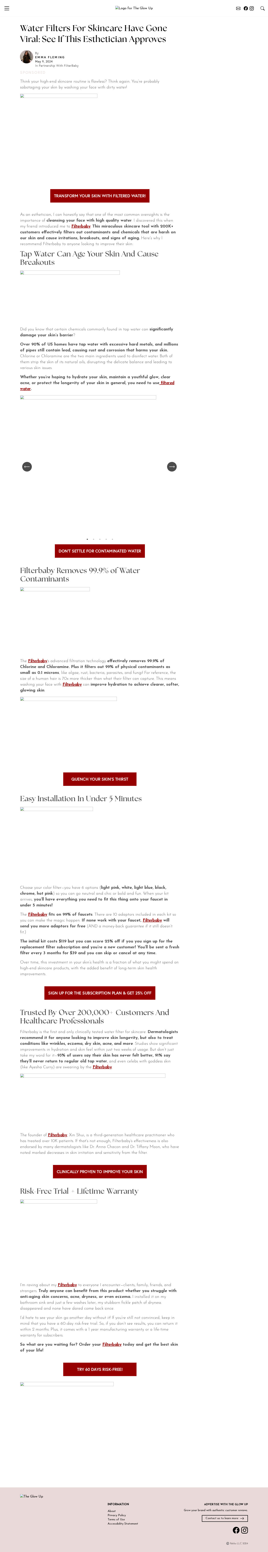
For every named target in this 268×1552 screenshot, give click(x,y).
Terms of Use (116, 1519)
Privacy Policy (117, 1515)
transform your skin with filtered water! (100, 196)
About (112, 1511)
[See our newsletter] (238, 8)
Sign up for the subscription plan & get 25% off (100, 993)
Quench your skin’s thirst (99, 779)
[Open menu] (9, 8)
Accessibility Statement (123, 1523)
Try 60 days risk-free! (99, 1369)
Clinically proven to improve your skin (100, 1171)
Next (172, 466)
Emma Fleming (50, 57)
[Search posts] (262, 8)
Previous (27, 466)
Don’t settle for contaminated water (100, 551)
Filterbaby (80, 226)
